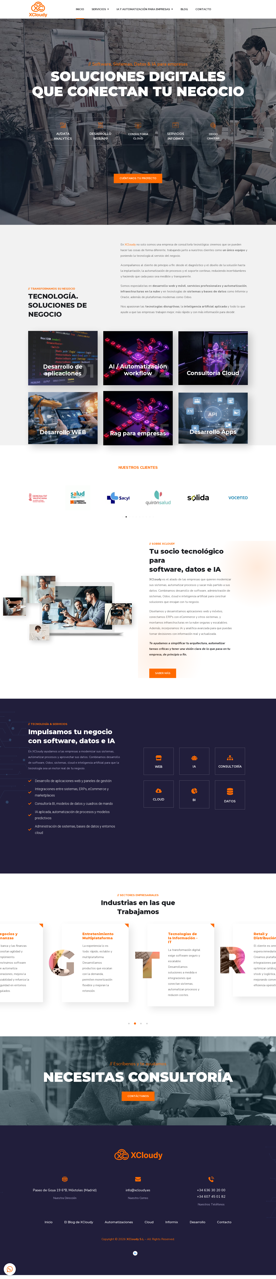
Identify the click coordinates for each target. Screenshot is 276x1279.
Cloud (149, 1222)
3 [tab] (141, 1023)
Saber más (162, 673)
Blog (184, 9)
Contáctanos (138, 1096)
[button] (122, 516)
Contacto (203, 9)
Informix (171, 1222)
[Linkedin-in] (135, 1253)
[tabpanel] (181, 968)
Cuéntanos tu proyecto (138, 178)
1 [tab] (129, 1023)
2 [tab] (135, 1023)
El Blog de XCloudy (78, 1222)
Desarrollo (197, 1222)
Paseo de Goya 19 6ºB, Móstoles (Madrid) (65, 1190)
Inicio (80, 9)
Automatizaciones (119, 1222)
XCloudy (130, 244)
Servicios (99, 9)
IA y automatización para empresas (143, 9)
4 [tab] (147, 1023)
